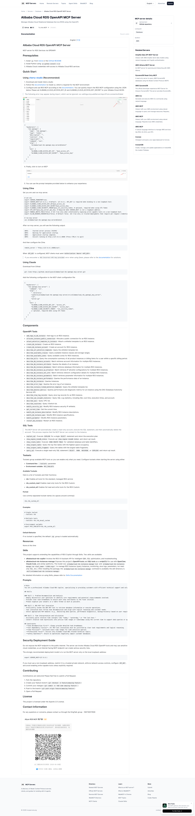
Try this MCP (42, 27)
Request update (124, 34)
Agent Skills (73, 3)
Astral (40, 61)
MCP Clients (93, 801)
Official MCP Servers (95, 791)
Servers (30, 11)
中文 (78, 40)
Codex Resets (152, 798)
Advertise (161, 3)
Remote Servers (52, 3)
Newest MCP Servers (96, 787)
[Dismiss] (191, 803)
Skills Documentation (74, 575)
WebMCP (83, 3)
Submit (150, 787)
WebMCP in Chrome (124, 794)
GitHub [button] (29, 27)
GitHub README (55, 61)
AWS (137, 41)
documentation (40, 85)
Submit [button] (170, 3)
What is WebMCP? (124, 791)
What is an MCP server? (126, 787)
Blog (91, 3)
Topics (63, 3)
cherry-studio (36, 78)
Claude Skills (122, 801)
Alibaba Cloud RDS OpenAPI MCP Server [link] (57, 11)
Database (38, 11)
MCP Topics (122, 798)
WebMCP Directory (95, 798)
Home (42, 3)
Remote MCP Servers (96, 794)
